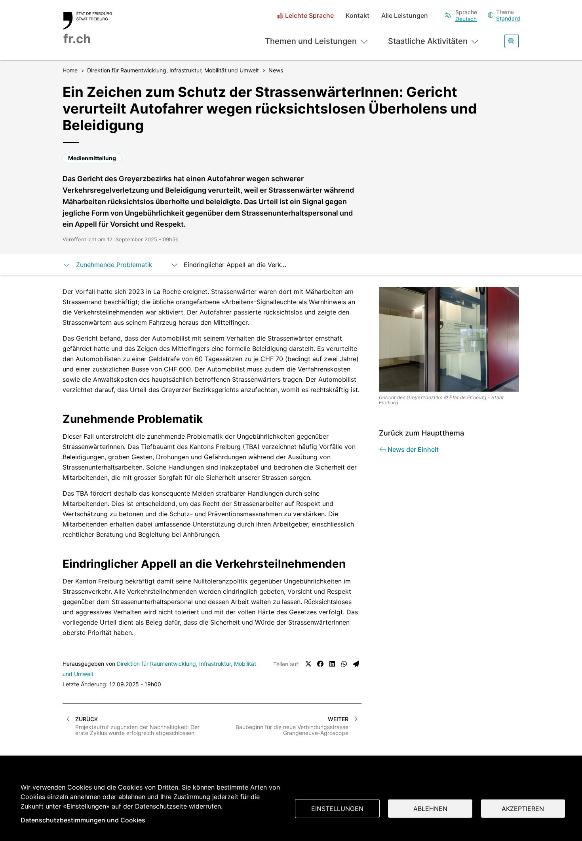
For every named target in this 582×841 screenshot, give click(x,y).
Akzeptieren (523, 809)
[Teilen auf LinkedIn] (332, 664)
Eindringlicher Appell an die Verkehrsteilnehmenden (236, 265)
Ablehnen (430, 809)
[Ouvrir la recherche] (511, 41)
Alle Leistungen (404, 15)
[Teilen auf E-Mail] (356, 664)
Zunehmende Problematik (115, 265)
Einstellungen (337, 809)
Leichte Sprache (309, 15)
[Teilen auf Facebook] (320, 664)
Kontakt (357, 15)
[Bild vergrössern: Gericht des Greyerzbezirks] (449, 339)
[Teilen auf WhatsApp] (344, 664)
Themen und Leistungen (311, 41)
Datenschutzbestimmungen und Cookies (83, 820)
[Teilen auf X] (308, 664)
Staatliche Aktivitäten (428, 41)
